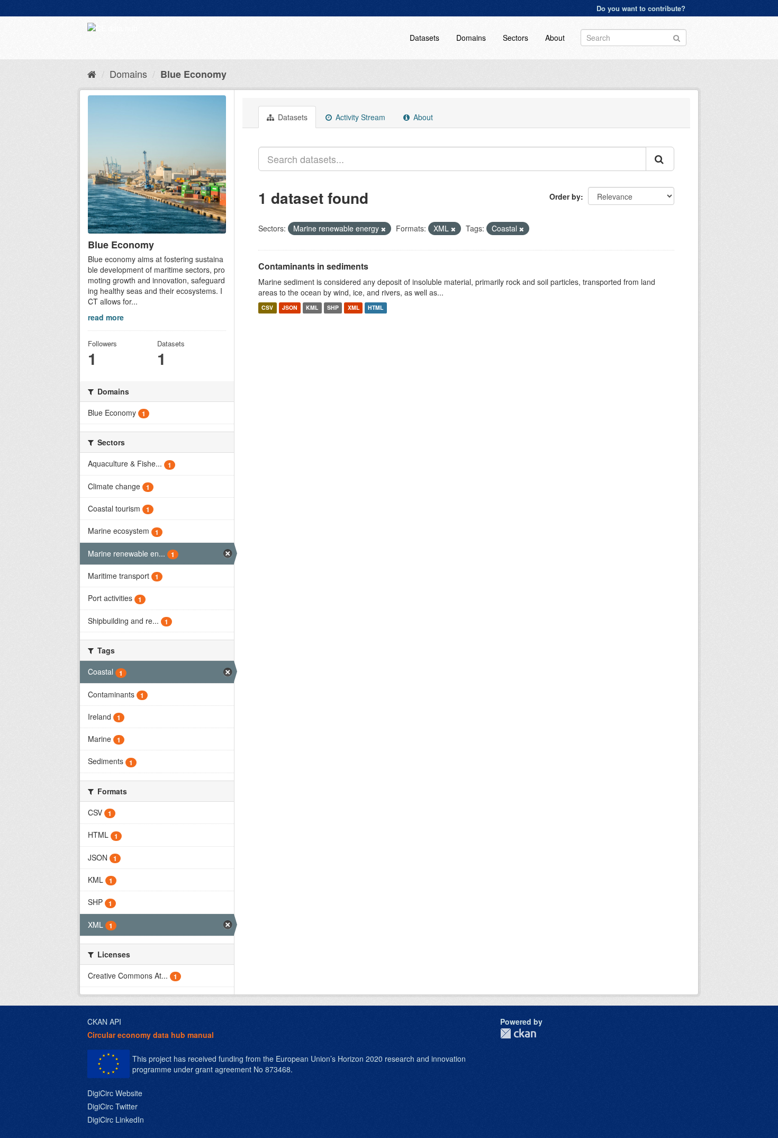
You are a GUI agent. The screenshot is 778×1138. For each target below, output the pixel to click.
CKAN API (104, 1021)
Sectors (515, 37)
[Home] (91, 73)
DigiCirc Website (114, 1093)
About (555, 37)
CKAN (518, 1033)
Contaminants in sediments (313, 266)
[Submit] (676, 36)
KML (312, 308)
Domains (471, 37)
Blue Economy (193, 74)
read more (106, 317)
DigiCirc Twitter (112, 1106)
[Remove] (383, 229)
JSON (289, 308)
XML (353, 308)
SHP (333, 308)
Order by (565, 196)
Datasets (424, 37)
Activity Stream (359, 117)
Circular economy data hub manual (150, 1034)
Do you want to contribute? (640, 8)
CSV (267, 308)
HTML (375, 308)
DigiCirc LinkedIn (115, 1119)
